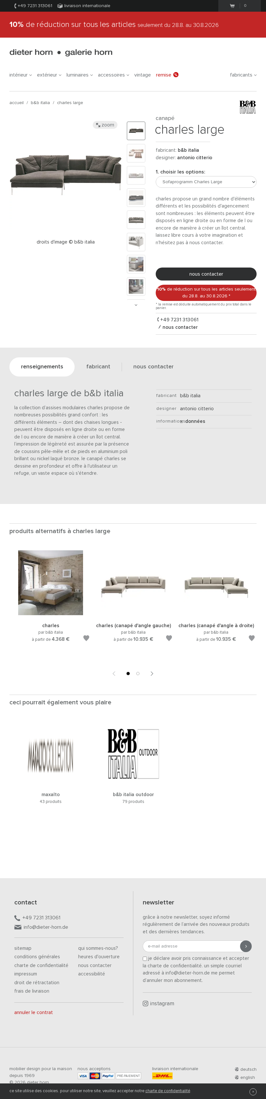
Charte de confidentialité (41, 965)
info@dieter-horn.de (46, 927)
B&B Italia (40, 103)
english (247, 1077)
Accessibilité (91, 974)
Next (136, 305)
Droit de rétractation (36, 982)
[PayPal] (108, 1075)
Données (194, 421)
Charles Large (70, 103)
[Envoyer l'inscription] (246, 946)
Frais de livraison (31, 991)
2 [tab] (138, 673)
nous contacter (206, 274)
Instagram (162, 1004)
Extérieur (47, 75)
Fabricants (241, 75)
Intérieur (18, 75)
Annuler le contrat (33, 1012)
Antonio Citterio (194, 157)
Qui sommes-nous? (98, 948)
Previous (114, 673)
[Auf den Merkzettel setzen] (86, 639)
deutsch (248, 1069)
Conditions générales (37, 956)
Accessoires (111, 75)
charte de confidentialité (167, 1091)
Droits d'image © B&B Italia (66, 242)
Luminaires (77, 75)
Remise (163, 75)
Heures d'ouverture (99, 956)
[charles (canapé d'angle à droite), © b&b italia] (216, 614)
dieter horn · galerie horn (60, 52)
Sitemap (22, 948)
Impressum (25, 974)
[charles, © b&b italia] (50, 614)
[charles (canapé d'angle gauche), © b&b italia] (133, 614)
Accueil (16, 103)
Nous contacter (95, 965)
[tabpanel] (50, 603)
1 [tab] (128, 673)
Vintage (142, 75)
